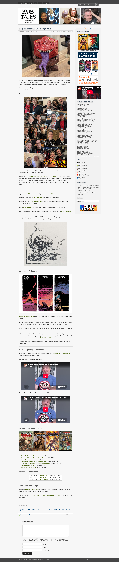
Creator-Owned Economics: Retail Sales (87, 140)
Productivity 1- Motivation (83, 148)
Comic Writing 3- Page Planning (84, 126)
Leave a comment (67, 31)
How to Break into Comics (83, 104)
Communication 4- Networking (84, 135)
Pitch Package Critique (82, 146)
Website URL (46, 550)
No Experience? (81, 145)
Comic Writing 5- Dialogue (83, 129)
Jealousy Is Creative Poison (84, 143)
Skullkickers (81, 178)
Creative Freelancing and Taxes (84, 139)
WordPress (46, 559)
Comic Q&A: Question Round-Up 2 (85, 112)
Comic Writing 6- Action (82, 130)
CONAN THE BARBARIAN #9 (26, 316)
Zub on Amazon (82, 162)
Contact (46, 3)
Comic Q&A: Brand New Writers (85, 114)
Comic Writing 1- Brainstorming (84, 124)
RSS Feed (89, 28)
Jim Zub (27, 31)
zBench (39, 559)
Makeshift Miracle (82, 177)
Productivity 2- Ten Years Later (84, 150)
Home (20, 3)
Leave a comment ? (25, 514)
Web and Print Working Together (85, 154)
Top (87, 559)
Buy (40, 3)
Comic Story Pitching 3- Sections (85, 120)
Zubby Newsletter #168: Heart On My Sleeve (88, 187)
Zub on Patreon (81, 171)
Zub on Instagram (82, 170)
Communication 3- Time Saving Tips (85, 134)
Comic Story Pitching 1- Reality (84, 118)
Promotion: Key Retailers (83, 151)
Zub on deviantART (82, 165)
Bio (35, 3)
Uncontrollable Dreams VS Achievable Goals (88, 156)
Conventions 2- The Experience (84, 137)
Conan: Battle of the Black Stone (44, 337)
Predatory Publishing (82, 147)
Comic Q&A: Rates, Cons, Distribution (86, 113)
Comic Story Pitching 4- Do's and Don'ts (86, 121)
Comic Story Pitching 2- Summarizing (86, 119)
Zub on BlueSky (82, 164)
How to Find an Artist (82, 105)
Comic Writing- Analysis (83, 123)
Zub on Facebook (82, 167)
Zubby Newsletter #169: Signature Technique (88, 185)
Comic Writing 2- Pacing (83, 125)
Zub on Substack (82, 173)
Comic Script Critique (82, 115)
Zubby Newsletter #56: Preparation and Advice (61, 509)
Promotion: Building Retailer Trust (85, 153)
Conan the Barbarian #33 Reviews (86, 189)
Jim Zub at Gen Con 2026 (84, 190)
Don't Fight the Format (82, 142)
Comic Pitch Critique (82, 109)
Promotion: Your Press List (83, 152)
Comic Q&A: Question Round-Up (85, 110)
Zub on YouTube (82, 174)
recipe (32, 489)
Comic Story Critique (82, 117)
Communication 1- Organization (84, 131)
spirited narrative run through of (46, 495)
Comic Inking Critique (82, 108)
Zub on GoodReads (82, 168)
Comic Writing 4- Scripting (83, 128)
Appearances (28, 3)
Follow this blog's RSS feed (84, 175)
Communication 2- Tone (82, 132)
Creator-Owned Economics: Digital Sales (87, 141)
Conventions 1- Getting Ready (84, 136)
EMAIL (44, 547)
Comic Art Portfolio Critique (83, 107)
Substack (22, 505)
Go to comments (56, 31)
